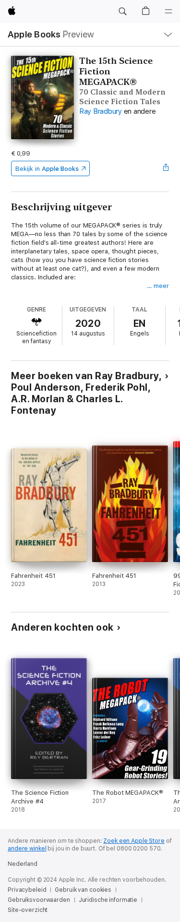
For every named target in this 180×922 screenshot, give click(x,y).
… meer (158, 285)
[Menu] (168, 11)
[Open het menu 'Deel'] (166, 168)
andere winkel (27, 848)
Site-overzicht (28, 910)
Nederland (22, 864)
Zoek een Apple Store (134, 841)
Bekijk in (47, 168)
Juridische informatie (108, 900)
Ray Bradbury (100, 111)
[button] (122, 11)
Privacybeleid (27, 889)
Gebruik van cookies (83, 889)
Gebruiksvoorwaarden (39, 900)
